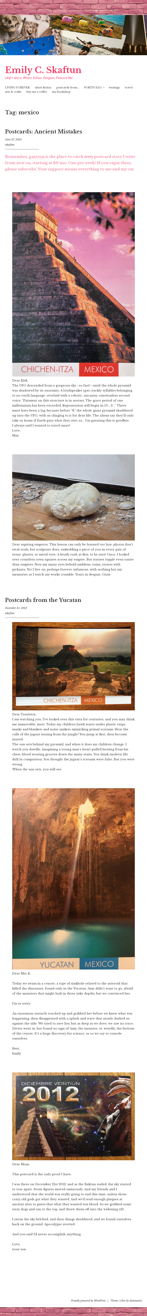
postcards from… (67, 87)
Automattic (135, 1300)
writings (114, 87)
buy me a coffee (37, 91)
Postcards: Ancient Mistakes (43, 131)
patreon (37, 156)
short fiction (43, 87)
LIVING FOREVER (17, 87)
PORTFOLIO (93, 87)
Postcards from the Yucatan (43, 600)
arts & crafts (13, 91)
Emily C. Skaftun (43, 70)
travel (129, 87)
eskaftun (10, 144)
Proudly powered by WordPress (88, 1300)
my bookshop (61, 91)
